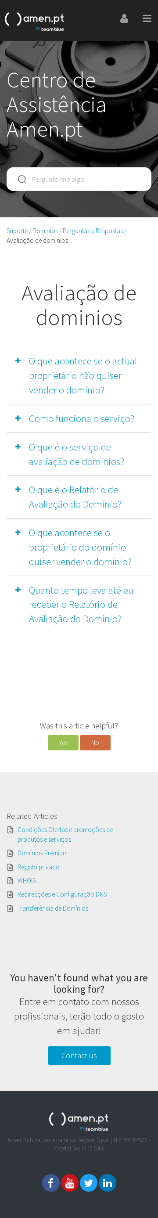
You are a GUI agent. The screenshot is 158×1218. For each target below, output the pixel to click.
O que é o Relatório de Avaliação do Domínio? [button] (75, 496)
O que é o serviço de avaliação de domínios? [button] (76, 454)
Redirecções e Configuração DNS (62, 894)
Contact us (79, 1055)
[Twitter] (88, 1183)
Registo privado (39, 867)
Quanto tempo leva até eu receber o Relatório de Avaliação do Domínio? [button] (81, 604)
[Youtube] (70, 1183)
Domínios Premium (43, 853)
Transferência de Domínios (53, 908)
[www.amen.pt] (34, 20)
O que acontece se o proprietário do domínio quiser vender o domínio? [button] (80, 547)
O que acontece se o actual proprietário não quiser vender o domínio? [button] (83, 375)
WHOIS (27, 880)
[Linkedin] (107, 1183)
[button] (63, 742)
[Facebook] (51, 1183)
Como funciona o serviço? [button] (81, 418)
